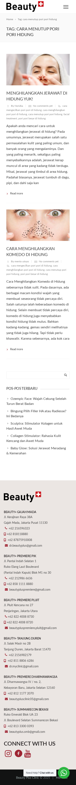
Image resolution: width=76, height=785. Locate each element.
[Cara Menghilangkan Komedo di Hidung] (38, 225)
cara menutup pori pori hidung (45, 114)
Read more (16, 193)
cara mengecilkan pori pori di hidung (31, 265)
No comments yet (43, 106)
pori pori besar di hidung (32, 118)
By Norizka (17, 106)
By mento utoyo (20, 261)
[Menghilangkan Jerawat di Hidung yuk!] (38, 69)
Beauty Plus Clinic (27, 777)
